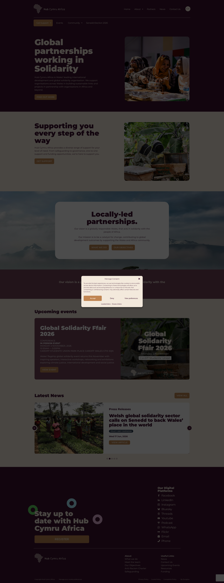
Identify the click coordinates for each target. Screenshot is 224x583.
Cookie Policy (106, 304)
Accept (92, 298)
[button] (139, 279)
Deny (112, 298)
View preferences (131, 298)
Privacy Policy (117, 304)
